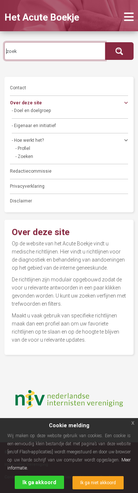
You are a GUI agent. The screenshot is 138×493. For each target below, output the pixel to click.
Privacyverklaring (27, 186)
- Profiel (22, 148)
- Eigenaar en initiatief (34, 125)
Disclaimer (21, 201)
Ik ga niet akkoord (98, 482)
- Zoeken (24, 156)
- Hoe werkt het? (28, 140)
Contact (18, 87)
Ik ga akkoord (39, 482)
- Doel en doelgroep (31, 110)
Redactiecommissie (31, 171)
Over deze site (26, 102)
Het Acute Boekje (41, 17)
